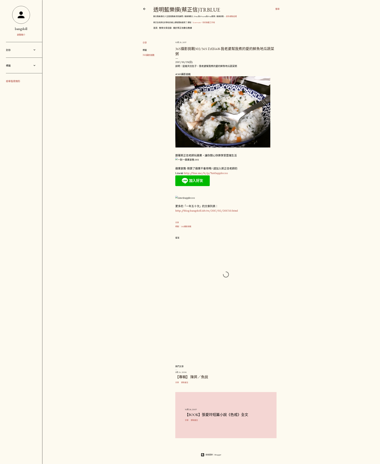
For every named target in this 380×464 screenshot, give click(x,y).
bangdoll (21, 28)
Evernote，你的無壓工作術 (204, 22)
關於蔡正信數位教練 (182, 28)
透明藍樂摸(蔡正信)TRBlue (186, 9)
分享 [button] (145, 42)
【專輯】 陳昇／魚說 (191, 377)
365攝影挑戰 (148, 55)
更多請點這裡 (231, 16)
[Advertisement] (226, 336)
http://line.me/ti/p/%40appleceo (206, 173)
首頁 (155, 28)
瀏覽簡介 (21, 34)
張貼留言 (184, 382)
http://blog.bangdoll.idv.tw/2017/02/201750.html (206, 210)
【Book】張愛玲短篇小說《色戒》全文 (216, 414)
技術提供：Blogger (213, 455)
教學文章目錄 (165, 28)
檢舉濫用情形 (13, 81)
